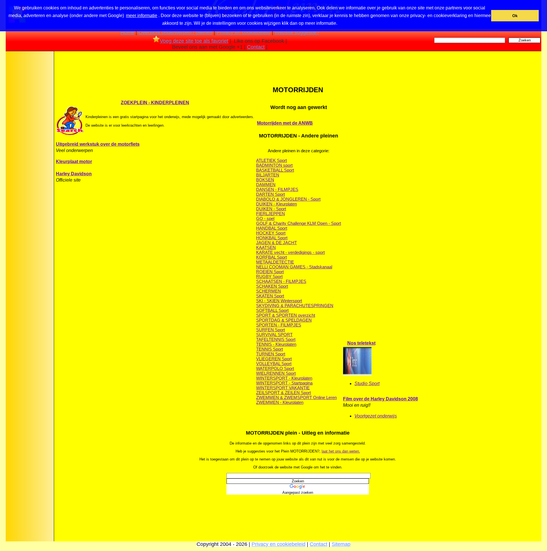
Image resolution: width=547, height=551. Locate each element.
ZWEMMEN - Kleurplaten (279, 402)
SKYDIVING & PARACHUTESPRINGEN (294, 305)
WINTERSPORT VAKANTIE (283, 387)
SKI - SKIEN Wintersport (279, 300)
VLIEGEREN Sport (274, 358)
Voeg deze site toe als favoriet (194, 41)
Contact (256, 47)
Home (127, 32)
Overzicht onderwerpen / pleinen (175, 32)
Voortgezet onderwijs (375, 416)
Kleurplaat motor (74, 161)
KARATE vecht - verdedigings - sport (290, 252)
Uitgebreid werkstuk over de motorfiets (98, 144)
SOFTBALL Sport (272, 310)
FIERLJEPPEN (270, 213)
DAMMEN (265, 184)
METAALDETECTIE (275, 262)
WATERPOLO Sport (275, 368)
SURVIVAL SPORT (274, 334)
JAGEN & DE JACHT (276, 242)
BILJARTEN (267, 174)
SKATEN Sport (270, 295)
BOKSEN (265, 179)
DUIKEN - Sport (271, 208)
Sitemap (341, 544)
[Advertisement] (29, 142)
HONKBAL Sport (271, 237)
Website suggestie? (297, 32)
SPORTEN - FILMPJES (278, 324)
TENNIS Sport (269, 349)
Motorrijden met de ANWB (285, 123)
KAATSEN (266, 247)
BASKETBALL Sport (275, 170)
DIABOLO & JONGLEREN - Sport (288, 199)
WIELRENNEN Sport (276, 373)
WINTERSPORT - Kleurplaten (284, 378)
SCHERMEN (268, 291)
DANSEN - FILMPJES (277, 189)
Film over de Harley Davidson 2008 (380, 398)
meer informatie (141, 15)
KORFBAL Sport (271, 257)
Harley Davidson (74, 173)
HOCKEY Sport (270, 233)
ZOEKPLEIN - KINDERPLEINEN (155, 102)
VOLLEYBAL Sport (273, 363)
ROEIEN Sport (270, 271)
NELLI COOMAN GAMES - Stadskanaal (294, 266)
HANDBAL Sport (271, 228)
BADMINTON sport (274, 165)
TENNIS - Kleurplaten (276, 344)
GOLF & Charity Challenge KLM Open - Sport (298, 223)
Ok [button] (515, 15)
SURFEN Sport (270, 329)
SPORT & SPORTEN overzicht (285, 315)
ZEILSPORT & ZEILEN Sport (283, 392)
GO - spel (265, 218)
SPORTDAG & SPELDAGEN (284, 320)
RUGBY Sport (269, 276)
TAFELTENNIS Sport (275, 339)
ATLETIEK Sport (271, 160)
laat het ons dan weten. (341, 451)
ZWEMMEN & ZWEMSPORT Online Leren (296, 397)
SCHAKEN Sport (272, 286)
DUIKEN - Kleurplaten (276, 204)
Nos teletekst (361, 343)
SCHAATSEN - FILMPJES (281, 281)
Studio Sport (366, 383)
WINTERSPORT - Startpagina (284, 383)
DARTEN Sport (270, 194)
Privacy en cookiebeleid (243, 32)
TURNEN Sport (270, 353)
